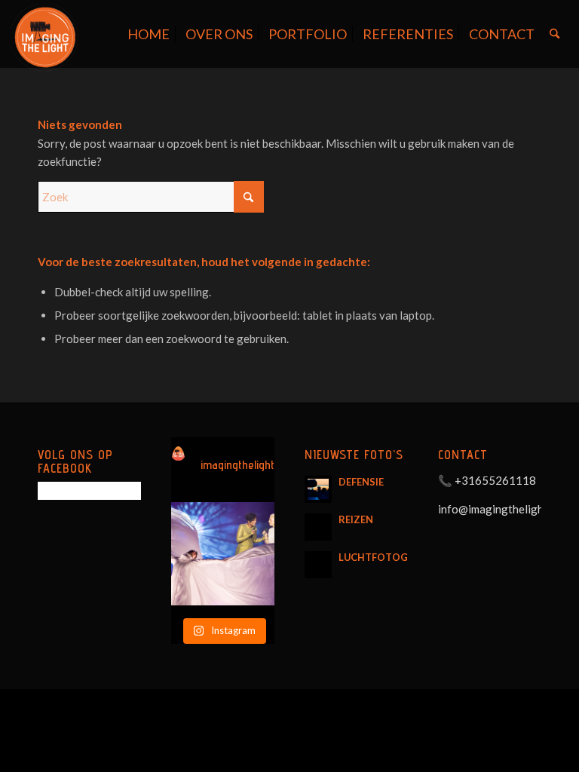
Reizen (356, 519)
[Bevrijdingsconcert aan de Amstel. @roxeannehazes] (222, 553)
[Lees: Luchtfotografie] (318, 564)
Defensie (361, 482)
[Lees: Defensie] (318, 489)
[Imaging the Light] (45, 38)
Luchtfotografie (387, 557)
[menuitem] (148, 34)
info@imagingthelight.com (504, 509)
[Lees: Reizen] (318, 527)
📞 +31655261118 (487, 480)
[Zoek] (554, 34)
